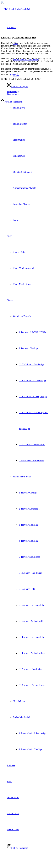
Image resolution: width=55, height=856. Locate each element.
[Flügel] (16, 9)
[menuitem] (30, 156)
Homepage (14, 74)
